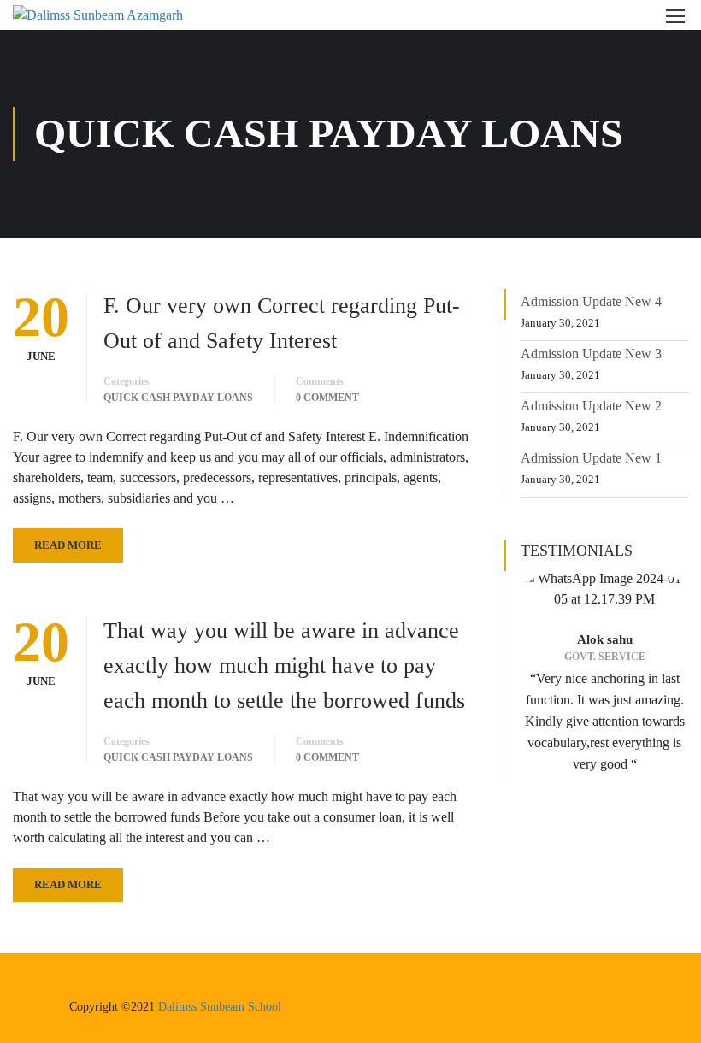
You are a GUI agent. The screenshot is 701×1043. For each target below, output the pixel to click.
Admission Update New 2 (591, 405)
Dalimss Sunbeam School (219, 1006)
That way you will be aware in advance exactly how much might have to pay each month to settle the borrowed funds (284, 665)
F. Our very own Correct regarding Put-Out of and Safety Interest (281, 323)
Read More (68, 545)
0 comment (327, 398)
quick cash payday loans (178, 398)
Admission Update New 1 (591, 458)
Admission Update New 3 (591, 353)
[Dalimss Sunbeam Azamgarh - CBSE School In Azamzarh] (115, 15)
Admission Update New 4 (591, 301)
